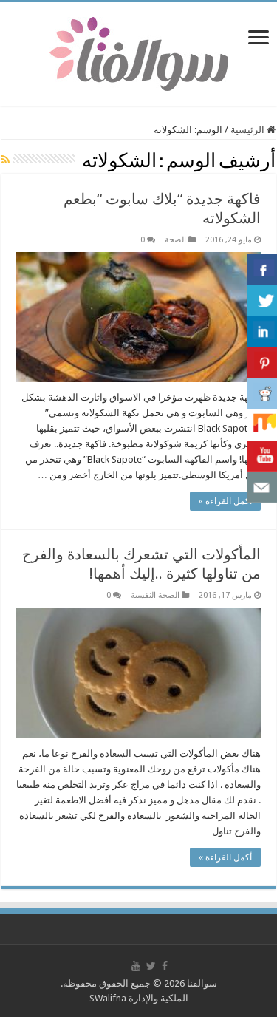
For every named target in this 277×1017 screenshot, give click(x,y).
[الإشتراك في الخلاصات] (5, 160)
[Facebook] (164, 966)
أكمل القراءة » (225, 501)
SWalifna (107, 998)
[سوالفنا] (138, 52)
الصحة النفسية (155, 595)
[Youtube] (136, 966)
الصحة (175, 240)
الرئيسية (248, 129)
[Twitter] (151, 966)
